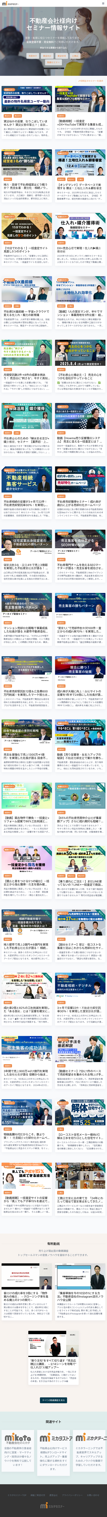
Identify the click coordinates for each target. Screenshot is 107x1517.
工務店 (75, 56)
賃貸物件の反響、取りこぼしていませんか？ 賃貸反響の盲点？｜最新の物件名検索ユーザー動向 (26, 125)
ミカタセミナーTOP (17, 1495)
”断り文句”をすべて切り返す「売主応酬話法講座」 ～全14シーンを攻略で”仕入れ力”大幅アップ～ (53, 1364)
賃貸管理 (62, 56)
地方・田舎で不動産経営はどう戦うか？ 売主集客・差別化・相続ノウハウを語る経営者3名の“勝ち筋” (26, 188)
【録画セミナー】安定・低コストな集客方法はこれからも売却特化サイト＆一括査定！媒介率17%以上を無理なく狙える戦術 (79, 949)
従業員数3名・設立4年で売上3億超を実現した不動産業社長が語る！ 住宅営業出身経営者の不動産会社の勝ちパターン (26, 570)
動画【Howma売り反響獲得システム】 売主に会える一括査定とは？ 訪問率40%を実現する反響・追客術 (79, 441)
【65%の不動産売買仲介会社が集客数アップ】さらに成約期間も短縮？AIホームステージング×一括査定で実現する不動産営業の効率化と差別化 (80, 823)
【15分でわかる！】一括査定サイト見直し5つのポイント (26, 249)
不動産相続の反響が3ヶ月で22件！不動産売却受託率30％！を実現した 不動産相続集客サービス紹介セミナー (26, 506)
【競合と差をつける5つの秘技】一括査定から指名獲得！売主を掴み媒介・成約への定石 (26, 884)
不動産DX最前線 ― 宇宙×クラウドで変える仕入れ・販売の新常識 (26, 313)
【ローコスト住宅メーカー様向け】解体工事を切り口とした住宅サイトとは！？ (79, 1138)
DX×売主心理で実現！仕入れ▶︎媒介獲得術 (79, 249)
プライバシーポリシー (72, 1495)
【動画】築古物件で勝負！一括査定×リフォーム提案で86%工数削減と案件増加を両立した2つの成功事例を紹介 (26, 823)
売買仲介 (33, 56)
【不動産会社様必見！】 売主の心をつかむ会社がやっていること (79, 376)
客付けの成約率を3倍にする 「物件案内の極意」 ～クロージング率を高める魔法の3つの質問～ (26, 1296)
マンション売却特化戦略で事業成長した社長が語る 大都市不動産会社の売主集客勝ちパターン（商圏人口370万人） (27, 633)
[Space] (10, 3)
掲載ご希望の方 (38, 1495)
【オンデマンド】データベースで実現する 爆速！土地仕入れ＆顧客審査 (79, 186)
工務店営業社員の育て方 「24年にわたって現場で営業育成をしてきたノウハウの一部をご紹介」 (80, 1201)
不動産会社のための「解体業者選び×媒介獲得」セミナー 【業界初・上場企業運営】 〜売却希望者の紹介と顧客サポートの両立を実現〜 (26, 443)
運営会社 (53, 1495)
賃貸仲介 (47, 56)
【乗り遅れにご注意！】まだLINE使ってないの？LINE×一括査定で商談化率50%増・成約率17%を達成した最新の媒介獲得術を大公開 (80, 886)
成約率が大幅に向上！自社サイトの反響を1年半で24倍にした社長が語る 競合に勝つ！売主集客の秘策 (80, 695)
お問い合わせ (93, 1495)
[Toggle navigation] (103, 3)
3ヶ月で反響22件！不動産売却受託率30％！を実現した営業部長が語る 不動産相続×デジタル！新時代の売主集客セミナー (80, 1013)
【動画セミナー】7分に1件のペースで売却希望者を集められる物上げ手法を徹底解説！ (79, 1074)
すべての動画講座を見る (53, 1400)
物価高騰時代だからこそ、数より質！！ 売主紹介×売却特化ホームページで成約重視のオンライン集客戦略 (25, 1139)
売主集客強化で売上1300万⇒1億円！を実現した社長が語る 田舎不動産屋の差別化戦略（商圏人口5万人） (26, 758)
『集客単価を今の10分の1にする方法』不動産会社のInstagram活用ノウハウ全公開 (80, 1296)
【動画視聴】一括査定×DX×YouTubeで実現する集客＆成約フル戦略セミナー (79, 124)
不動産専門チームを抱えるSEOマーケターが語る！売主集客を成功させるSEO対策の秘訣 (79, 568)
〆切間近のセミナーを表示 (90, 81)
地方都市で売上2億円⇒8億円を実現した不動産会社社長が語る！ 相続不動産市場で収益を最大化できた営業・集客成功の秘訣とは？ (26, 949)
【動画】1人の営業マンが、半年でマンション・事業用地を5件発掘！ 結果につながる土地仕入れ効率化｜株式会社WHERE (79, 316)
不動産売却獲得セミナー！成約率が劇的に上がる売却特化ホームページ (79, 503)
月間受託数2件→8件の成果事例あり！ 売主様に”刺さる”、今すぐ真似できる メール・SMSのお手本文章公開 (26, 380)
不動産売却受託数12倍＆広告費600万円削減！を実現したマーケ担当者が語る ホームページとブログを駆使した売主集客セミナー (26, 696)
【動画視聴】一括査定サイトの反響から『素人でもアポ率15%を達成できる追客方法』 (25, 1201)
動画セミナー (53, 62)
